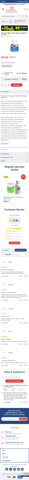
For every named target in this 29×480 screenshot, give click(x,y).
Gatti (4, 454)
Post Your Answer (21, 389)
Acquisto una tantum (9, 73)
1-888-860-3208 (22, 1)
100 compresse (7, 66)
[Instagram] (14, 469)
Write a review (14, 243)
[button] (25, 474)
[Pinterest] (18, 469)
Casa (3, 21)
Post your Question (14, 381)
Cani (7, 21)
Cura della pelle (10, 21)
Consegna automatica (11, 79)
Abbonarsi (23, 419)
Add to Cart (17, 85)
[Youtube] (22, 469)
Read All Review (21, 250)
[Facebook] (6, 469)
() (22, 276)
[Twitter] (10, 469)
